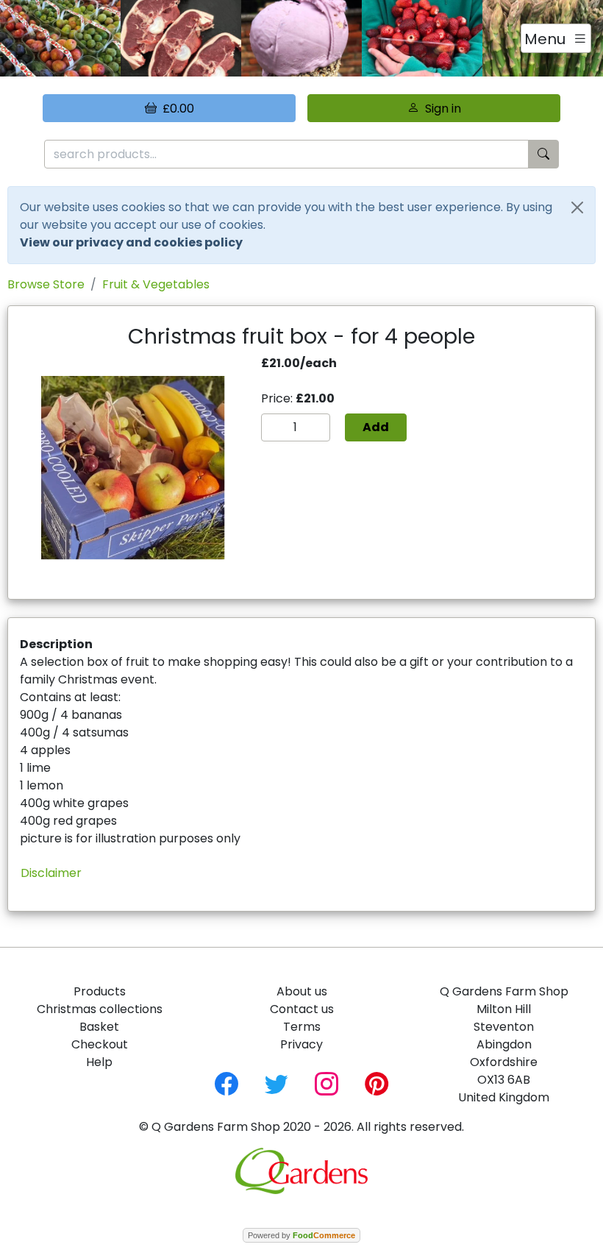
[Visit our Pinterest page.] (376, 1082)
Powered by (301, 1235)
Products (100, 991)
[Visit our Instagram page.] (326, 1082)
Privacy (301, 1044)
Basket (99, 1026)
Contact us (302, 1009)
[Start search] (543, 154)
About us (301, 991)
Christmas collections (100, 1009)
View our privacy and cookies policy (131, 242)
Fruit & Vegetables (156, 284)
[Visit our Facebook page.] (226, 1082)
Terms (302, 1026)
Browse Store (46, 284)
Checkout (99, 1044)
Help (99, 1062)
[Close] (577, 207)
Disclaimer (51, 872)
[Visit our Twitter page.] (276, 1082)
